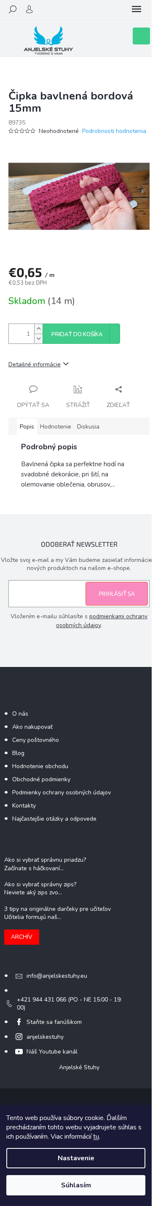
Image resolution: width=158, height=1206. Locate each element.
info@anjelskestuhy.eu (57, 976)
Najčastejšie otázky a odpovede (54, 819)
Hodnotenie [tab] (55, 427)
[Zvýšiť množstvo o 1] (38, 329)
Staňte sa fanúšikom (54, 1022)
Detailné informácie (34, 364)
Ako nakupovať (32, 727)
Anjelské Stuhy (79, 1067)
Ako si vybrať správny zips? (40, 884)
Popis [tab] (27, 427)
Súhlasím (76, 1185)
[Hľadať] (12, 9)
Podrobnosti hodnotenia (114, 131)
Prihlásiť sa (117, 593)
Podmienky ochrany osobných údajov (61, 792)
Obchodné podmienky (41, 779)
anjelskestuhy (45, 1037)
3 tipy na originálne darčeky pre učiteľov (57, 909)
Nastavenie (76, 1158)
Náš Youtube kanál (52, 1052)
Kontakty (24, 806)
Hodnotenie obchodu (40, 766)
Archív (21, 937)
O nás (20, 714)
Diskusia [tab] (88, 427)
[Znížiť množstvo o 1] (38, 338)
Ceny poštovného (35, 740)
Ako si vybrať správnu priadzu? (45, 860)
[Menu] (136, 9)
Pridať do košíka (77, 334)
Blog (18, 753)
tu (96, 1136)
